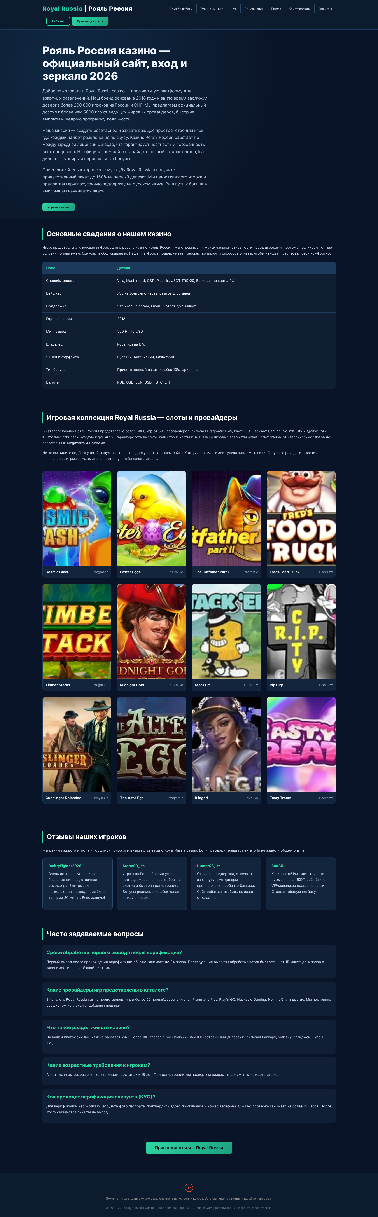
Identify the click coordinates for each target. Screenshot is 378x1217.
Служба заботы (181, 8)
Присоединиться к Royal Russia (189, 1147)
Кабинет (58, 21)
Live (234, 8)
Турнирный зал (211, 8)
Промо (276, 8)
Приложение (253, 8)
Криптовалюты (300, 8)
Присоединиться (90, 21)
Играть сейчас (58, 207)
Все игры (325, 8)
